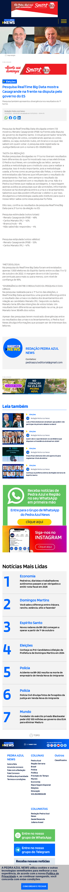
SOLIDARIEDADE (38, 794)
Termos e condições (16, 779)
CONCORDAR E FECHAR (34, 886)
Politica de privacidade (17, 776)
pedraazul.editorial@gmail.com (44, 362)
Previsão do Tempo (40, 775)
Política (34, 772)
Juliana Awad (37, 822)
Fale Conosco (13, 773)
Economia (35, 781)
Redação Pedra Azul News (40, 814)
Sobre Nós (12, 764)
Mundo (34, 778)
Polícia (34, 769)
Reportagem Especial (41, 785)
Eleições (35, 788)
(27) (32, 744)
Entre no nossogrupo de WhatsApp (36, 835)
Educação (35, 791)
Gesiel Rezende (38, 819)
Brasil (33, 766)
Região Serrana (38, 763)
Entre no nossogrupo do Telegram (36, 850)
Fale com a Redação (16, 770)
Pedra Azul (36, 760)
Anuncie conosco (15, 767)
